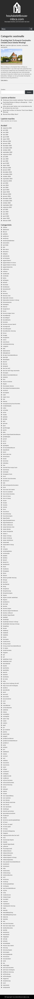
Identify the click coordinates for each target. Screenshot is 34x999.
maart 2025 (6, 165)
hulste (5, 507)
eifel (4, 395)
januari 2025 (6, 170)
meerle (5, 672)
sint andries (7, 798)
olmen (5, 712)
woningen (6, 952)
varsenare (6, 866)
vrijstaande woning (9, 906)
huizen (19, 45)
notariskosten (7, 707)
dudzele (5, 377)
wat (4, 921)
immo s (5, 533)
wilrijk (5, 939)
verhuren (6, 879)
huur (4, 509)
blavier (5, 306)
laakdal (5, 617)
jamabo (5, 555)
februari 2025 (7, 167)
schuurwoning (7, 784)
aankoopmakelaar (8, 240)
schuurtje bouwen (8, 782)
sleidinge (6, 809)
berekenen (6, 287)
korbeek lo (6, 602)
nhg (4, 703)
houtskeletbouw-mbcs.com (17, 17)
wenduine (6, 932)
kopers (5, 599)
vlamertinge (7, 897)
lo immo (5, 648)
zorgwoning (6, 981)
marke (5, 666)
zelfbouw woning (8, 972)
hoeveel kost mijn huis (10, 467)
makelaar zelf (7, 661)
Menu (3, 29)
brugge (5, 335)
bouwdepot (6, 317)
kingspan (6, 571)
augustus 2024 (7, 181)
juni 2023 (5, 211)
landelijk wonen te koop (10, 621)
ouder (4, 721)
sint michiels (7, 807)
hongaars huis (7, 474)
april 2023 (6, 216)
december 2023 (7, 198)
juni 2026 (5, 132)
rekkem (5, 760)
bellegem (5, 280)
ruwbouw (6, 778)
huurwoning (7, 514)
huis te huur (7, 496)
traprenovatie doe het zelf (11, 835)
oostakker (6, 714)
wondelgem (6, 943)
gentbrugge (6, 428)
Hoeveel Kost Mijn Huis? (10, 114)
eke (4, 399)
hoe (4, 465)
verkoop (5, 881)
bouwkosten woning (9, 331)
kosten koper (7, 608)
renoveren (6, 765)
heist (4, 452)
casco (4, 339)
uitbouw (5, 846)
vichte (5, 890)
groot (4, 441)
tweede (5, 842)
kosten (5, 606)
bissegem (6, 304)
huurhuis (6, 511)
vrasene (5, 901)
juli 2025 (5, 156)
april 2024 (6, 189)
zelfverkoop (6, 974)
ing (4, 547)
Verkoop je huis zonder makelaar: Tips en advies (18, 100)
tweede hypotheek (8, 844)
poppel (5, 736)
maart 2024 (6, 192)
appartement (7, 260)
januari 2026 (6, 143)
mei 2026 (5, 134)
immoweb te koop (8, 544)
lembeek (5, 632)
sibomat (5, 789)
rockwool (6, 771)
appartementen (8, 267)
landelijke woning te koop (11, 624)
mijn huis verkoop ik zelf (11, 683)
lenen (5, 637)
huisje (5, 502)
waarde (5, 910)
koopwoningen (7, 593)
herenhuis (6, 456)
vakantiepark (7, 855)
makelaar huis (7, 659)
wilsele (5, 941)
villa (4, 892)
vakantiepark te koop (9, 857)
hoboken (5, 463)
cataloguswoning (8, 344)
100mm (5, 227)
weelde (5, 930)
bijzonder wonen (8, 298)
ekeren (5, 401)
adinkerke (6, 256)
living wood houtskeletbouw (12, 646)
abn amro (6, 249)
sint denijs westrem (9, 802)
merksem (6, 677)
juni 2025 (5, 159)
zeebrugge (6, 965)
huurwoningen (7, 516)
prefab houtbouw (8, 738)
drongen (5, 373)
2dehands (6, 229)
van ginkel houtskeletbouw (11, 862)
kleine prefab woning (9, 577)
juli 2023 (5, 209)
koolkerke (6, 584)
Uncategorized (7, 848)
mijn (4, 681)
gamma (5, 417)
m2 (4, 655)
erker (4, 408)
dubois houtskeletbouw (10, 375)
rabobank (6, 751)
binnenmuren (7, 302)
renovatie (6, 762)
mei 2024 (5, 187)
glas (4, 432)
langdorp (6, 626)
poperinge (6, 734)
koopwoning (7, 591)
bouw (4, 311)
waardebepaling (8, 912)
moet (4, 692)
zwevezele (6, 985)
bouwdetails (6, 320)
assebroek (6, 273)
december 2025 (7, 145)
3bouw (5, 232)
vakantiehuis (7, 851)
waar (4, 908)
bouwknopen (7, 328)
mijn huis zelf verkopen (10, 685)
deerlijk (5, 357)
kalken (5, 558)
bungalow (6, 337)
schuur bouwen (8, 780)
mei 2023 (5, 214)
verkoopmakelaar (8, 884)
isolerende (6, 553)
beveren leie (6, 295)
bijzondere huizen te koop (11, 300)
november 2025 (7, 148)
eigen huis (6, 397)
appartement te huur (9, 262)
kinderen (6, 569)
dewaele (5, 366)
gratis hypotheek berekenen (11, 434)
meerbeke (6, 670)
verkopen (6, 886)
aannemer (6, 243)
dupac (5, 384)
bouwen (5, 322)
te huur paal (7, 826)
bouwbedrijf (6, 315)
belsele (5, 282)
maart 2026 (6, 139)
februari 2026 (7, 141)
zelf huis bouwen (8, 967)
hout (4, 476)
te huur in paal (7, 824)
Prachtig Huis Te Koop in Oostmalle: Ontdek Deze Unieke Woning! (16, 41)
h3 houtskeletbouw (9, 447)
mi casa (5, 679)
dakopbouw (6, 353)
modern (5, 688)
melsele (5, 674)
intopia (5, 549)
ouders (5, 723)
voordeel (5, 899)
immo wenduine (8, 540)
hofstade (5, 472)
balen (4, 278)
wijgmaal (6, 936)
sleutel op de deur (8, 811)
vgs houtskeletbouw (9, 888)
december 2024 (7, 172)
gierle (5, 430)
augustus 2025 (7, 154)
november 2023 (7, 200)
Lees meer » (4, 80)
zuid (4, 983)
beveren (5, 293)
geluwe (5, 423)
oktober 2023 (7, 203)
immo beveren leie (8, 527)
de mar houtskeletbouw (10, 355)
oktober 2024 (7, 176)
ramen (5, 754)
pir (4, 727)
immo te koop (7, 536)
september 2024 (7, 178)
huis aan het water (9, 489)
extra (4, 412)
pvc (4, 749)
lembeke (5, 635)
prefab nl (6, 743)
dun (4, 379)
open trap (6, 718)
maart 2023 (6, 218)
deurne (5, 364)
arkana (5, 271)
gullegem (6, 445)
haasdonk (6, 450)
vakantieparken (8, 859)
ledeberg (5, 630)
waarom (5, 917)
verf (4, 877)
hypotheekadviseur (9, 520)
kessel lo (5, 562)
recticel (5, 756)
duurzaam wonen (8, 386)
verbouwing (6, 873)
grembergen (6, 436)
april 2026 (6, 137)
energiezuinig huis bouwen (11, 403)
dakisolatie (6, 350)
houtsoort (6, 480)
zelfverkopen (7, 976)
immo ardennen (8, 525)
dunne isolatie (7, 381)
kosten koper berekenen (10, 610)
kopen (5, 595)
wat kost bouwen (8, 923)
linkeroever (6, 641)
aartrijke (5, 245)
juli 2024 (5, 183)
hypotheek (6, 518)
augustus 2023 (7, 207)
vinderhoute (7, 895)
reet (4, 758)
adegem (5, 254)
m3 (4, 657)
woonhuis (6, 956)
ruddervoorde (7, 776)
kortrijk (5, 604)
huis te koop (7, 498)
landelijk (6, 619)
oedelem (5, 710)
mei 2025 (5, 161)
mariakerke (6, 663)
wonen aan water (8, 945)
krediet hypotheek (8, 615)
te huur (5, 822)
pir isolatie (6, 729)
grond (5, 439)
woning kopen (7, 950)
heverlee (5, 461)
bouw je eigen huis (9, 313)
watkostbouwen (8, 928)
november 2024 (7, 174)
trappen (5, 833)
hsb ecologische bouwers (10, 485)
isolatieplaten (7, 551)
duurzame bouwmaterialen (11, 388)
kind (4, 566)
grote (4, 443)
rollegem (5, 773)
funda (5, 414)
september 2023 (7, 205)
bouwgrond (6, 326)
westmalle (4, 47)
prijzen (5, 747)
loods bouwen (7, 650)
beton (4, 291)
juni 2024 (6, 185)
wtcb (4, 961)
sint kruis (6, 804)
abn (4, 247)
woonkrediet (7, 959)
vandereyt (6, 864)
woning (5, 947)
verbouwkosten (7, 875)
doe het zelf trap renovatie (11, 370)
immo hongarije (8, 531)
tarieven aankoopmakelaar (11, 820)
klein (4, 573)
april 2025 (6, 163)
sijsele (5, 791)
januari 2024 (7, 196)
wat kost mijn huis (9, 925)
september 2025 (7, 152)
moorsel (5, 694)
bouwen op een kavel (9, 324)
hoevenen (6, 469)
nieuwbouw (6, 705)
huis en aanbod (8, 491)
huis (14, 45)
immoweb (6, 542)
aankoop (5, 238)
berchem (5, 284)
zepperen (6, 978)
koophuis (6, 588)
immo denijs (7, 529)
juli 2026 (5, 130)
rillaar (5, 769)
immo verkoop (7, 538)
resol (4, 767)
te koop (5, 829)
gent (4, 425)
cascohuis (6, 342)
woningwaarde (7, 954)
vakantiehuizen (8, 853)
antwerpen (6, 258)
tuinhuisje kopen (8, 840)
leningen (6, 639)
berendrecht (6, 289)
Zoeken (3, 89)
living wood (6, 643)
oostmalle (25, 45)
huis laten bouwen (9, 494)
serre (4, 787)
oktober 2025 (7, 150)
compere (5, 346)
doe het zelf (6, 368)
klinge (5, 580)
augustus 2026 (7, 128)
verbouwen (6, 870)
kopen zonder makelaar (10, 597)
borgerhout (6, 309)
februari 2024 (7, 194)
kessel (5, 560)
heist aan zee (7, 454)
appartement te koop (9, 265)
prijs (4, 745)
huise (4, 500)
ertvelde (5, 410)
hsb (4, 483)
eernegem (6, 392)
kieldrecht (6, 564)
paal (4, 725)
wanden (5, 919)
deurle (5, 362)
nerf (4, 701)
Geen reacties (6, 45)
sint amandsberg (8, 795)
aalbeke (5, 234)
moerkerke (6, 690)
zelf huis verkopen (9, 970)
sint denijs (6, 800)
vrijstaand (6, 903)
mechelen (6, 668)
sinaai (5, 793)
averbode (5, 276)
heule (4, 458)
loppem (5, 652)
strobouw (6, 815)
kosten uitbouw (8, 613)
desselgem (6, 359)
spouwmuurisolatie (9, 813)
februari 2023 (7, 220)
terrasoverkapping (9, 831)
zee (4, 963)
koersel (5, 582)
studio (5, 818)
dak (4, 348)
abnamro (5, 251)
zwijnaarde (6, 987)
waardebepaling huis (9, 914)
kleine (5, 575)
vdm (4, 868)
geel (4, 421)
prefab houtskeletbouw (10, 740)
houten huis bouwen (9, 478)
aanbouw (6, 236)
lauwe (5, 628)
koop (4, 586)
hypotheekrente (8, 522)
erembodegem (7, 406)
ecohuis (5, 390)
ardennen (6, 269)
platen (5, 732)
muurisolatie (7, 699)
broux (4, 333)
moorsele (6, 696)
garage (5, 419)
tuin (4, 837)
